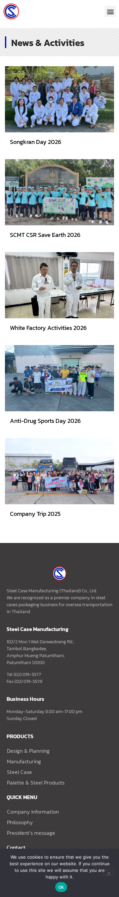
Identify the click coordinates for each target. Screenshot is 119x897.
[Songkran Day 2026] (59, 99)
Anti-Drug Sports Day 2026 (45, 420)
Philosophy (20, 822)
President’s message (31, 833)
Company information (33, 812)
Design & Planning (28, 751)
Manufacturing (24, 761)
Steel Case (19, 772)
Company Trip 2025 (35, 513)
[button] (110, 11)
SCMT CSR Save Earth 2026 (45, 234)
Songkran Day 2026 (35, 141)
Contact (16, 847)
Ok (61, 887)
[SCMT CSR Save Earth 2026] (59, 192)
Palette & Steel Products (35, 782)
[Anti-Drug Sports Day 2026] (59, 378)
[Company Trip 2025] (59, 471)
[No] (108, 872)
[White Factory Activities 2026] (59, 285)
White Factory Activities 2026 (48, 327)
